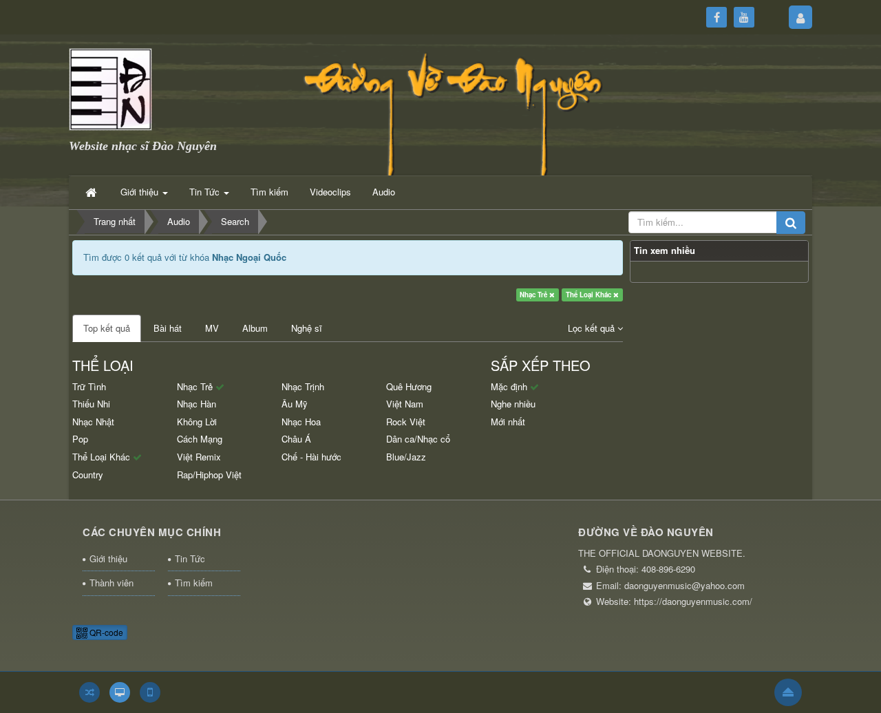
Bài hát (167, 327)
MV (212, 327)
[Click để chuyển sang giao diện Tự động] (89, 692)
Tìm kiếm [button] (269, 191)
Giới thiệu (108, 558)
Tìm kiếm (194, 582)
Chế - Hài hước (311, 456)
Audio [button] (383, 191)
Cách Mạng (199, 438)
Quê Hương (409, 386)
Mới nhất (508, 421)
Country (87, 474)
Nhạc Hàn (196, 403)
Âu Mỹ (295, 403)
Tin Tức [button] (205, 191)
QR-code (105, 632)
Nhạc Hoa (301, 421)
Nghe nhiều (513, 403)
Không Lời (197, 421)
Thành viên (111, 582)
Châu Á (296, 438)
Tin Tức (190, 558)
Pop (80, 438)
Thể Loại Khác (589, 294)
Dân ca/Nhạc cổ (418, 438)
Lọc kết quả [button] (592, 327)
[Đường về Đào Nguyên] (110, 87)
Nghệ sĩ (306, 327)
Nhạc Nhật (93, 421)
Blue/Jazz (406, 456)
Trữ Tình (89, 386)
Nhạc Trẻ (534, 294)
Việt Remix (199, 456)
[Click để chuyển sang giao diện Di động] (150, 692)
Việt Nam (404, 403)
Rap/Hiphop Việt (209, 474)
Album (255, 327)
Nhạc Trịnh (303, 386)
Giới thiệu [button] (140, 191)
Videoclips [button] (330, 191)
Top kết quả (106, 327)
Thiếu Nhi (91, 403)
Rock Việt (405, 421)
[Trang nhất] (92, 192)
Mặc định (510, 386)
